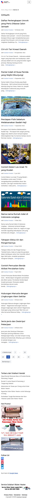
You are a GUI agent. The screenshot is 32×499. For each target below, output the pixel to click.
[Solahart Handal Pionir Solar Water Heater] (5, 2)
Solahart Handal (8, 30)
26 (18, 357)
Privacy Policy (8, 495)
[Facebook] (16, 458)
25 (13, 357)
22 (25, 352)
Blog (6, 9)
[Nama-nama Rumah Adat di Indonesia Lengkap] (16, 201)
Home (2, 9)
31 (28, 357)
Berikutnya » (6, 362)
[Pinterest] (16, 463)
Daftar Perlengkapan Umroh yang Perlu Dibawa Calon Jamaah (15, 23)
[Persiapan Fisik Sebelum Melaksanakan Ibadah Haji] (16, 106)
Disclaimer (17, 495)
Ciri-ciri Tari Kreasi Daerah (13, 49)
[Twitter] (16, 468)
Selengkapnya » (23, 42)
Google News (14, 473)
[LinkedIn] (16, 465)
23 (3, 357)
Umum (10, 9)
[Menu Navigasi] (29, 2)
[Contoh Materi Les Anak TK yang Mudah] (16, 154)
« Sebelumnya (6, 352)
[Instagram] (16, 460)
